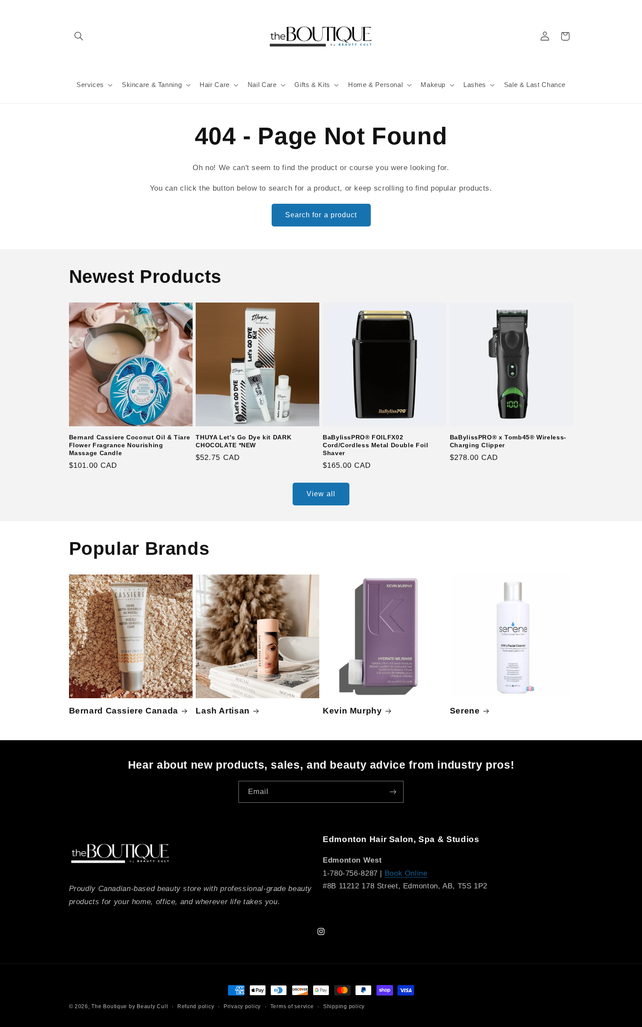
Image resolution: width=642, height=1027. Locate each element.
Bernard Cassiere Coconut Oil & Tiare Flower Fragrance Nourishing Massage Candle (129, 445)
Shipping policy (344, 1006)
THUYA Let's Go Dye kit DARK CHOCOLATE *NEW (243, 441)
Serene (465, 710)
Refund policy (195, 1006)
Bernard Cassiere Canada (124, 710)
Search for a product (321, 215)
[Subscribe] (393, 791)
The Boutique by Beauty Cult (129, 1006)
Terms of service (292, 1006)
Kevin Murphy (352, 710)
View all (321, 494)
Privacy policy (242, 1006)
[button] (79, 36)
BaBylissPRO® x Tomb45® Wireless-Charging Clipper (508, 441)
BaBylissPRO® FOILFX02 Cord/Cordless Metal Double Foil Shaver (375, 445)
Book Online (406, 873)
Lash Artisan (223, 710)
